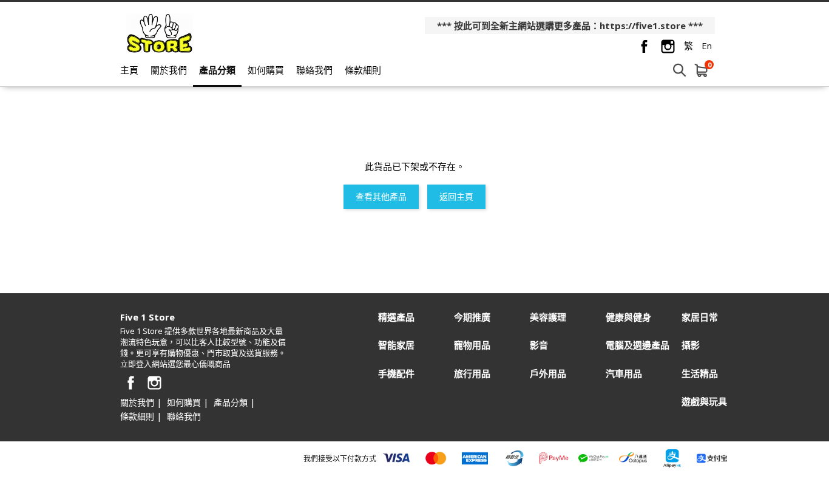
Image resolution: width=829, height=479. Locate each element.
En (707, 45)
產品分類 (217, 70)
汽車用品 (624, 373)
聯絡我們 (314, 70)
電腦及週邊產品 (637, 345)
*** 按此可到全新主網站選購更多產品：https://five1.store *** (570, 25)
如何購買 (266, 70)
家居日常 (700, 317)
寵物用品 (472, 345)
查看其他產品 (381, 196)
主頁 (129, 70)
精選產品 (396, 317)
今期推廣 (472, 317)
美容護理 (548, 317)
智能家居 (396, 345)
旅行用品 (472, 373)
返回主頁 (456, 196)
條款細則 (363, 70)
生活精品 (700, 373)
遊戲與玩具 (704, 401)
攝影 (691, 345)
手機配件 (396, 373)
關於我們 (169, 70)
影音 (539, 345)
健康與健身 (628, 317)
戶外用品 (548, 373)
